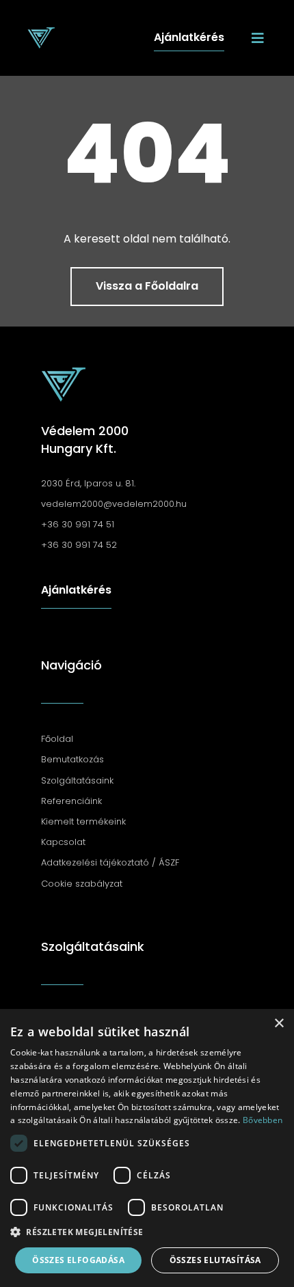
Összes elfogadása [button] (78, 1260)
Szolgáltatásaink (92, 946)
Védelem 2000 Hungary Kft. (85, 439)
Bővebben (262, 1120)
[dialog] (147, 1148)
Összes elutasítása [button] (215, 1260)
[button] (147, 1232)
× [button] (278, 1024)
